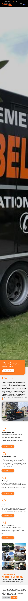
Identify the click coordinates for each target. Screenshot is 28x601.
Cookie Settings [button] (6, 597)
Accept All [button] (14, 597)
